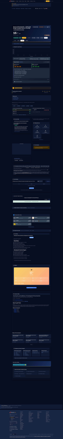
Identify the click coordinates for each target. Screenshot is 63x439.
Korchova (15, 310)
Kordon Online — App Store (13, 426)
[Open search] (44, 1)
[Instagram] (15, 423)
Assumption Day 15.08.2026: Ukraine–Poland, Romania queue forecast (44, 335)
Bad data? (29, 37)
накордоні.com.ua (13, 418)
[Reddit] (10, 424)
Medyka (15, 309)
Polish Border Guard (15, 97)
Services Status (48, 421)
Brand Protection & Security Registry (13, 421)
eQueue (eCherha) (15, 99)
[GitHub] (12, 424)
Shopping (21, 428)
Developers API (30, 421)
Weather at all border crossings (32, 287)
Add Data (24, 37)
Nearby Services (22, 423)
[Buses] (40, 8)
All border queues (18, 8)
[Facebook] (12, 423)
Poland (14, 8)
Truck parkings (16, 160)
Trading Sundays (30, 420)
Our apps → (11, 430)
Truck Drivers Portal (17, 158)
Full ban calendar (21, 160)
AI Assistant (21, 422)
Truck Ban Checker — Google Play (14, 429)
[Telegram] (10, 423)
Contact (47, 420)
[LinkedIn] (16, 423)
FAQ (20, 421)
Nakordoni (13, 1)
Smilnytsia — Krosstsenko (28, 8)
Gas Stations (21, 427)
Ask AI (46, 37)
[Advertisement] (31, 15)
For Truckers (21, 424)
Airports (21, 420)
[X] (13, 423)
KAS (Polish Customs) (15, 98)
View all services (41, 139)
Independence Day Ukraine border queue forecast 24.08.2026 (18, 335)
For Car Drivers (21, 425)
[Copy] (17, 33)
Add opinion (48, 181)
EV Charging (21, 426)
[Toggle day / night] (52, 1)
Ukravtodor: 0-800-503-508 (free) (45, 352)
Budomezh (15, 311)
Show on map (26, 301)
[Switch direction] (46, 8)
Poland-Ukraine (22, 8)
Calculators (21, 429)
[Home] (12, 8)
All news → (31, 344)
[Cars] (41, 8)
